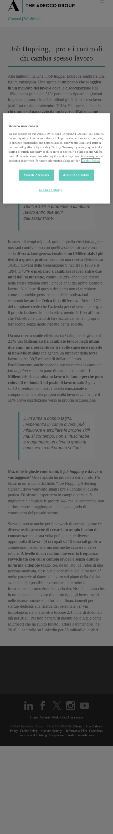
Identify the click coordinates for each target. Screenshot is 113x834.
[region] (56, 158)
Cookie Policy (90, 160)
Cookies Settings (50, 190)
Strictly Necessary (36, 175)
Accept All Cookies (76, 175)
